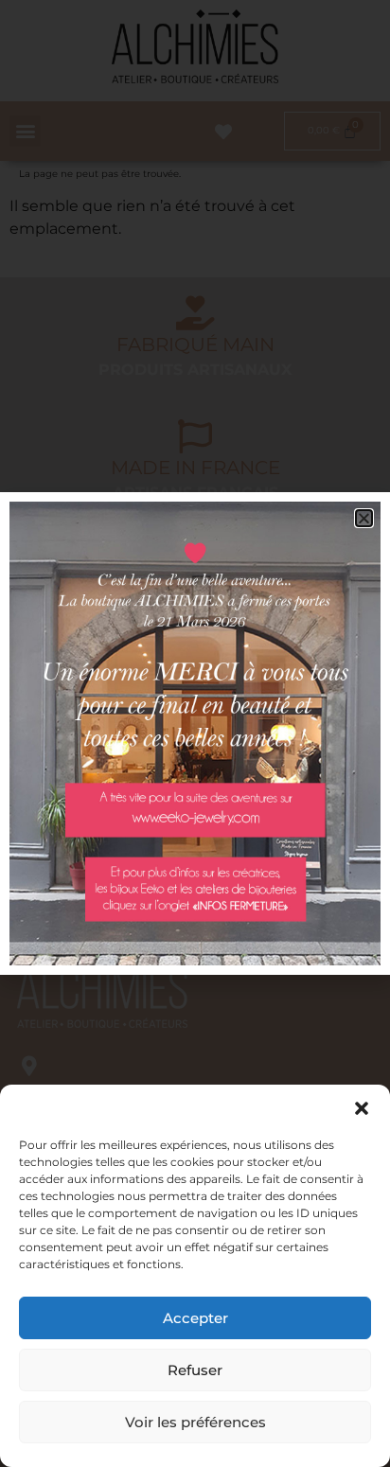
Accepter (195, 1318)
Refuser (195, 1370)
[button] (361, 1108)
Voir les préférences (195, 1422)
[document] (195, 733)
